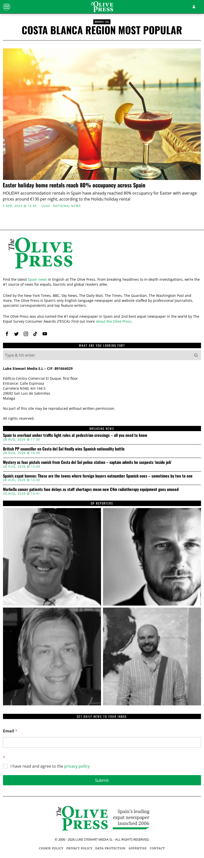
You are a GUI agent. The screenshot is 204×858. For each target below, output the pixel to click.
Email (10, 731)
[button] (196, 355)
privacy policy (77, 766)
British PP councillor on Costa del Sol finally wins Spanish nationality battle (64, 449)
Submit (102, 780)
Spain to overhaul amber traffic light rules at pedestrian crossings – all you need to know (75, 435)
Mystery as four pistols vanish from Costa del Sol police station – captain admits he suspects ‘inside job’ (87, 462)
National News (67, 206)
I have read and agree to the (50, 766)
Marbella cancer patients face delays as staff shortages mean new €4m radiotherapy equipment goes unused (91, 489)
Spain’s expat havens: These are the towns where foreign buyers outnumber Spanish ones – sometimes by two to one (98, 476)
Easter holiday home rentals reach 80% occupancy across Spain (74, 185)
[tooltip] (7, 334)
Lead (46, 206)
